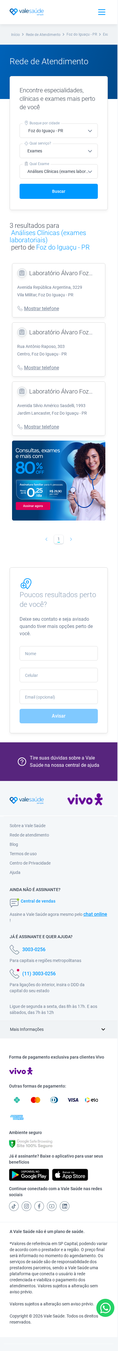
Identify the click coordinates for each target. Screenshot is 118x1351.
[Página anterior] (46, 539)
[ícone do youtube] (52, 1206)
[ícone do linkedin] (65, 1206)
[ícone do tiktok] (14, 1206)
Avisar (59, 716)
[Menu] (102, 12)
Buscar (58, 191)
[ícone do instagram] (26, 1206)
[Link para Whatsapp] (105, 1308)
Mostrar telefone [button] (41, 308)
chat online (95, 914)
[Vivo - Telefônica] (85, 800)
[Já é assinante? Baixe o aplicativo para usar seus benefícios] (29, 1175)
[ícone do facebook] (39, 1206)
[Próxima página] (71, 539)
